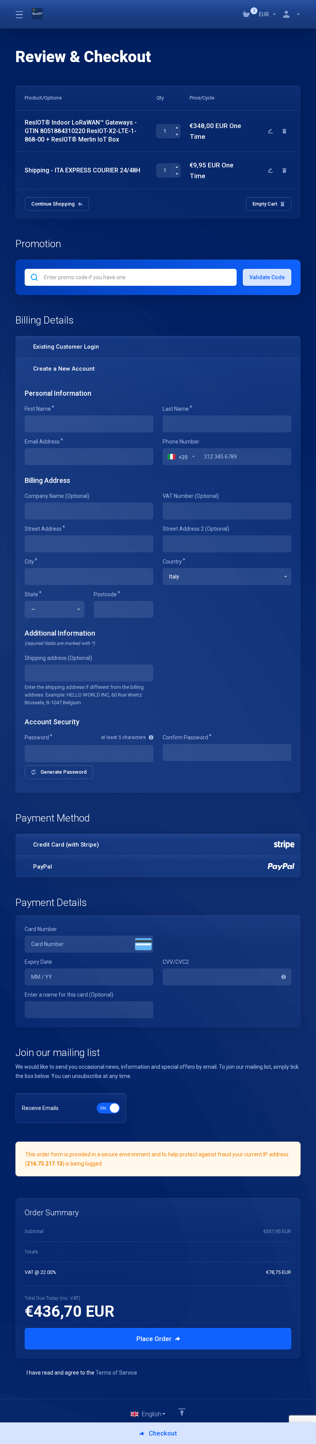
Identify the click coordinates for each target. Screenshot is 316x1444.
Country (172, 561)
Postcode (105, 594)
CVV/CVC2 (176, 962)
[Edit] (270, 131)
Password (37, 737)
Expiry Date (38, 962)
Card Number (41, 929)
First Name (38, 409)
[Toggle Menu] (18, 14)
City (29, 561)
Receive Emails (40, 1108)
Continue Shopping (53, 204)
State (31, 594)
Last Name (176, 409)
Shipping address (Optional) (58, 658)
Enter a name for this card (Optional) (69, 995)
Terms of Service (116, 1373)
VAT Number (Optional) (191, 496)
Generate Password (63, 772)
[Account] (290, 14)
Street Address (43, 529)
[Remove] (284, 131)
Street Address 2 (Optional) (196, 529)
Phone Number (181, 442)
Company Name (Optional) (57, 496)
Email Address (42, 442)
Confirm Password (185, 737)
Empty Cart (264, 204)
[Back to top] (182, 1412)
